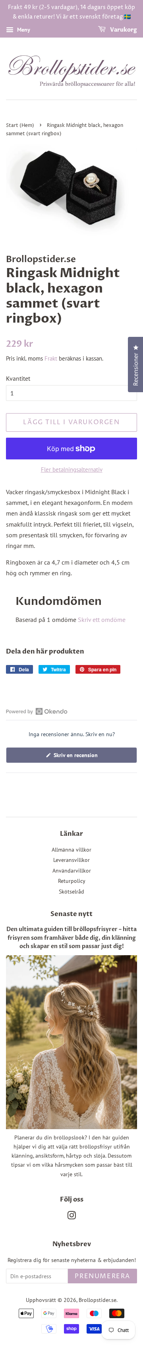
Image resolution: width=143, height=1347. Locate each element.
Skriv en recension (85, 757)
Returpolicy (71, 880)
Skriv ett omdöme (102, 619)
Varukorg (123, 30)
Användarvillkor (71, 870)
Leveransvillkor (71, 859)
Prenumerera (102, 1276)
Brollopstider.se (97, 1300)
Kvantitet (18, 378)
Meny (22, 29)
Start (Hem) (20, 125)
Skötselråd (71, 891)
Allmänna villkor (71, 849)
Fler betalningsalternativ (71, 469)
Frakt (50, 358)
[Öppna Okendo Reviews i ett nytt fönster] (37, 711)
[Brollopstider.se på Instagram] (71, 1216)
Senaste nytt (71, 914)
